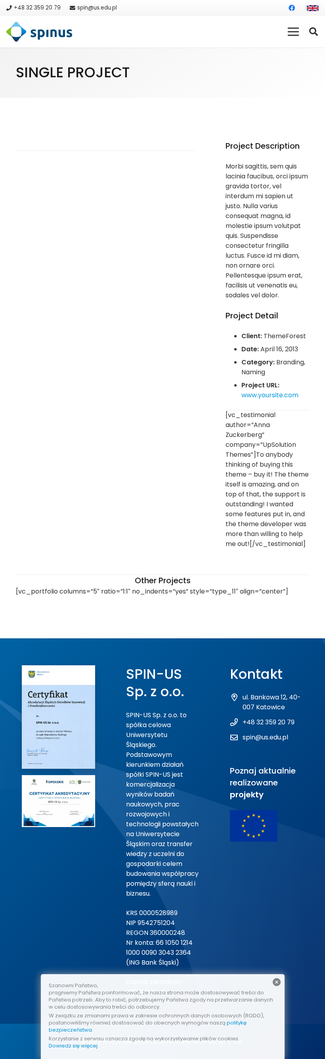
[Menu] (293, 32)
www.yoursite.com (269, 395)
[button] (313, 32)
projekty (247, 794)
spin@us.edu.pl (265, 737)
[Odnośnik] (313, 8)
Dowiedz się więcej (73, 1045)
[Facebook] (291, 8)
